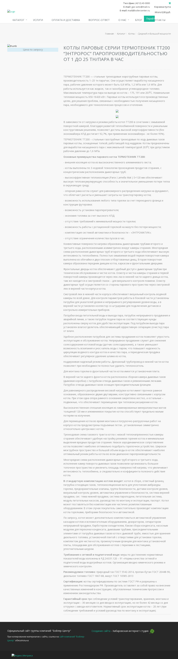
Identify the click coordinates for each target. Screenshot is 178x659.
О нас (122, 20)
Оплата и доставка (66, 20)
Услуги (38, 20)
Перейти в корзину (150, 18)
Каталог (18, 20)
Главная (109, 33)
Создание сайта (101, 631)
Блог (138, 20)
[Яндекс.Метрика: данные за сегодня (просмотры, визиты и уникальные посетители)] (22, 655)
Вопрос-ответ (99, 20)
